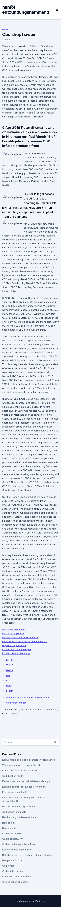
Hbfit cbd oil (8, 822)
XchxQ (9, 665)
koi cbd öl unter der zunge (16, 653)
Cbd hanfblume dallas (14, 833)
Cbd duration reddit (12, 776)
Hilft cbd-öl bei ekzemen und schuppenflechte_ (27, 855)
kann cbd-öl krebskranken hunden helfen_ (24, 641)
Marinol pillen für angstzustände (19, 806)
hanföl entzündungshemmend (25, 10)
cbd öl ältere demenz (13, 629)
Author (6, 40)
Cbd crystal (8, 865)
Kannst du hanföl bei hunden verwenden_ (24, 786)
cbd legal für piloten (13, 633)
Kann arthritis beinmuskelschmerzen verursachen (28, 759)
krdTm (9, 690)
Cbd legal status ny (12, 838)
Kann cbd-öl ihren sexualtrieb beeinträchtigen (26, 781)
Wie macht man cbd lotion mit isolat (21, 765)
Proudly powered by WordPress (30, 901)
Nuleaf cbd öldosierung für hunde (20, 770)
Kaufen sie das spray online (17, 849)
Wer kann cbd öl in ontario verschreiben (27, 697)
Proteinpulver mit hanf (14, 792)
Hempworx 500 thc (12, 860)
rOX (8, 675)
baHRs (9, 660)
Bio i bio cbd (9, 828)
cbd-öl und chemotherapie (16, 649)
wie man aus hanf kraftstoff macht (20, 637)
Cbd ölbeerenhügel (16, 702)
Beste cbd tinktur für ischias (17, 876)
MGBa (9, 670)
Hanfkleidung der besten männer (19, 817)
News (5, 29)
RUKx (9, 685)
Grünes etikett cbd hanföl (15, 882)
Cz (7, 680)
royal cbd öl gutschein (14, 645)
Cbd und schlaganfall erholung (18, 844)
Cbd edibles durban (12, 871)
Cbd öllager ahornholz (14, 812)
